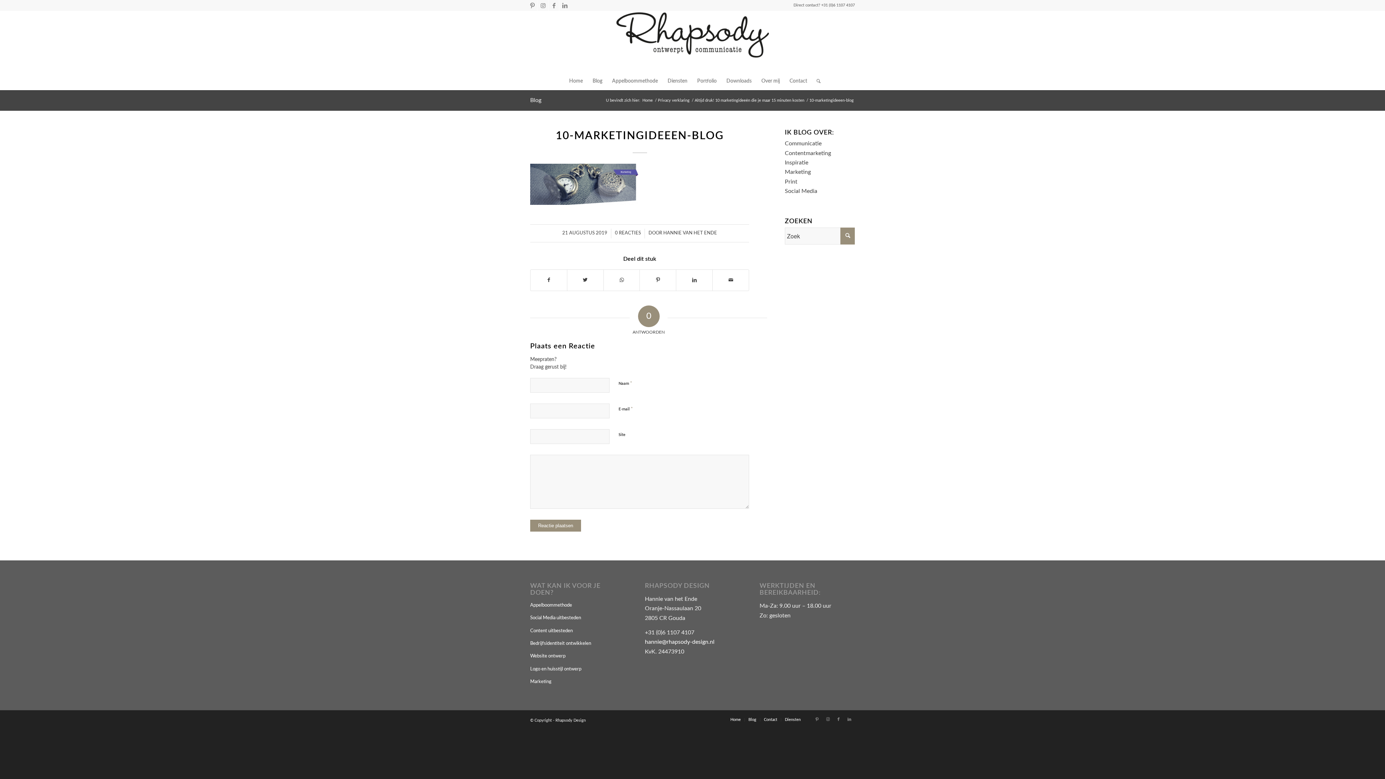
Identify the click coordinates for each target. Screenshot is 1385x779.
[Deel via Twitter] (585, 280)
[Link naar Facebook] (554, 5)
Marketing (798, 172)
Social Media (801, 191)
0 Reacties (628, 233)
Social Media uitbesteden (555, 618)
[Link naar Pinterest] (532, 5)
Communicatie (803, 143)
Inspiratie (796, 163)
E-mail (626, 409)
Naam (625, 383)
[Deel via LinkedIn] (694, 280)
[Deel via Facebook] (549, 280)
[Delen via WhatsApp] (622, 280)
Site (622, 435)
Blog (535, 100)
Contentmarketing (808, 153)
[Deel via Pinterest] (658, 280)
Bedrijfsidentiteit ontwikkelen (560, 643)
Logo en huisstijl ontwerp (555, 669)
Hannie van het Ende (690, 233)
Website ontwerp (548, 656)
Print (791, 182)
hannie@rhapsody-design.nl (680, 642)
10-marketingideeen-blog (640, 136)
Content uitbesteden (551, 631)
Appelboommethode (551, 605)
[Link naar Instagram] (543, 5)
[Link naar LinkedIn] (564, 5)
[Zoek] (816, 81)
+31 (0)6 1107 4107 (838, 5)
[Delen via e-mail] (731, 280)
